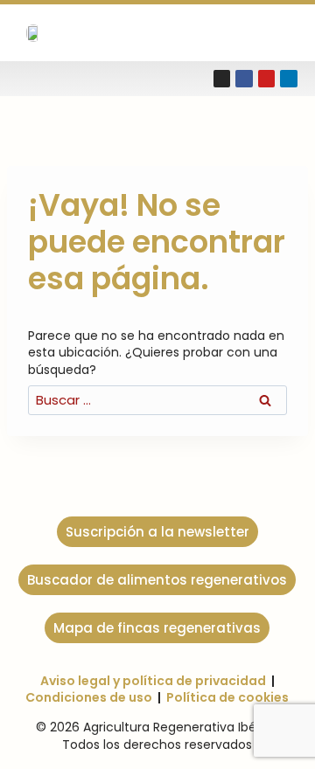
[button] (272, 33)
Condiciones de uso (88, 697)
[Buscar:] (157, 400)
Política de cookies (227, 697)
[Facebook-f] (244, 78)
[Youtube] (267, 78)
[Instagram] (222, 78)
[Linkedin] (289, 78)
